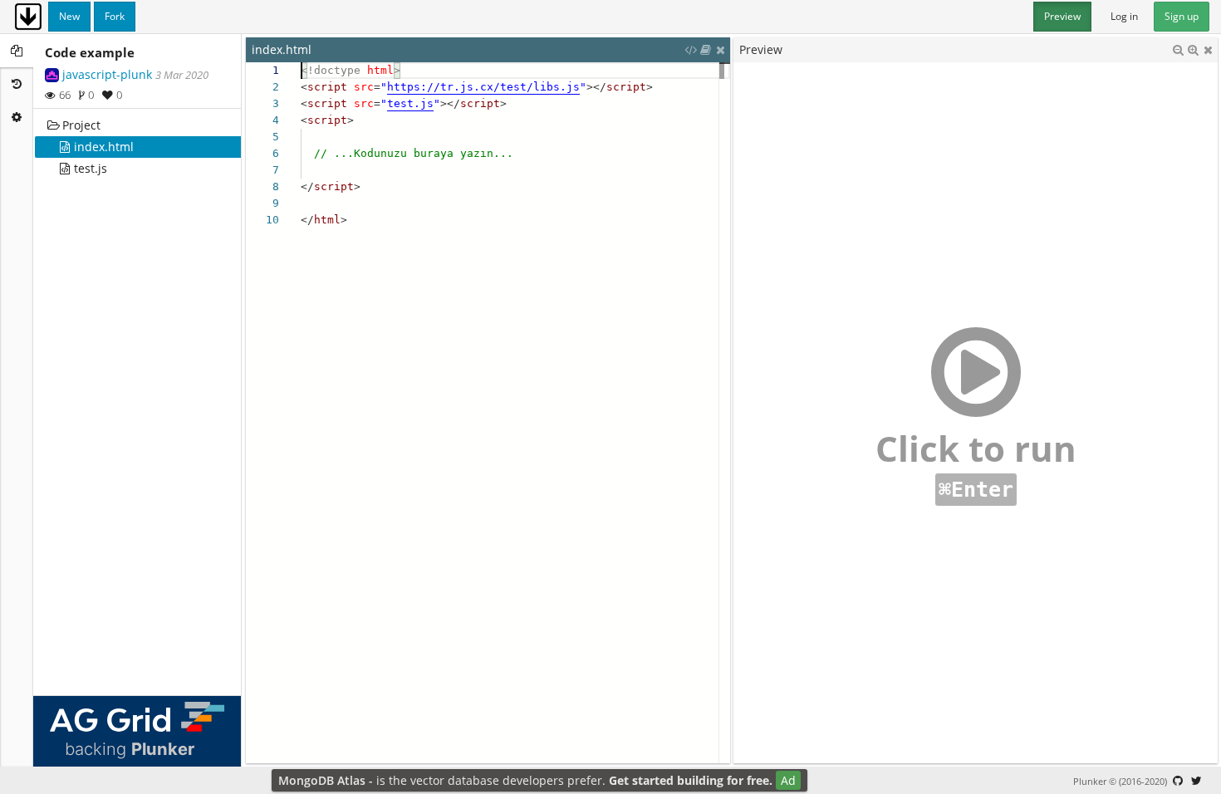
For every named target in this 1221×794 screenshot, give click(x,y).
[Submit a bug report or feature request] (1177, 781)
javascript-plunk (107, 74)
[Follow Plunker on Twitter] (1196, 781)
